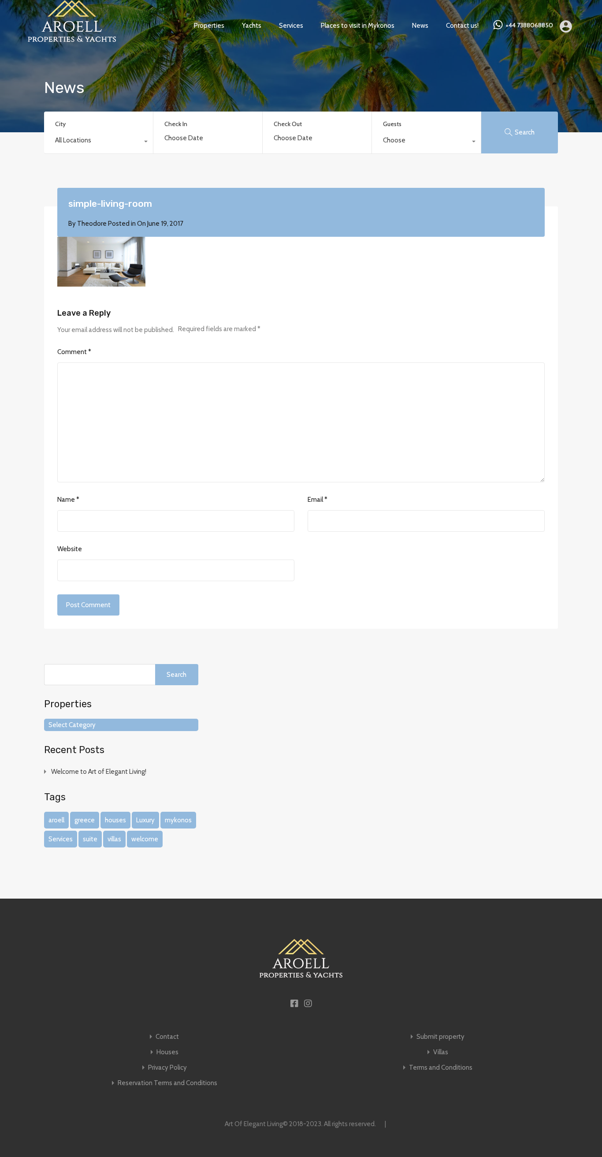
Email (317, 500)
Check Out (288, 124)
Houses (167, 1052)
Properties (209, 26)
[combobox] (98, 142)
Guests (392, 124)
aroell (56, 820)
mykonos (178, 820)
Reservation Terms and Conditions (167, 1083)
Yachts (251, 26)
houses (115, 820)
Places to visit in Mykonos (357, 26)
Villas (440, 1052)
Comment (74, 352)
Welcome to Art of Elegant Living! (98, 772)
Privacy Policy (167, 1067)
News (420, 26)
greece (84, 820)
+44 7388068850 (529, 25)
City (60, 124)
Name (68, 500)
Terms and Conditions (440, 1067)
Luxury (145, 820)
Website (69, 549)
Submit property (440, 1037)
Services (291, 26)
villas (114, 839)
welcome (144, 839)
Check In (175, 124)
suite (90, 839)
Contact (167, 1037)
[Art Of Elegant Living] (72, 38)
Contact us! (462, 26)
